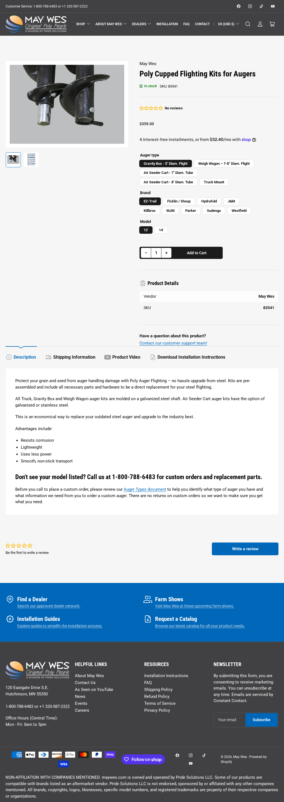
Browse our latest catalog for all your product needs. (200, 626)
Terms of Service (160, 703)
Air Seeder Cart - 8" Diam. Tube (168, 182)
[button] (151, 108)
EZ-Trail (150, 201)
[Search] (248, 24)
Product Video (126, 357)
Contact (202, 24)
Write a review (245, 548)
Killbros (150, 211)
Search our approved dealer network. (48, 606)
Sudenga (214, 211)
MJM (170, 211)
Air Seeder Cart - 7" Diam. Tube (168, 173)
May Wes (148, 63)
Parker (190, 211)
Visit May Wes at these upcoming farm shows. (194, 606)
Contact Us (85, 682)
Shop (80, 24)
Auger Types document (145, 489)
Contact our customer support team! (173, 343)
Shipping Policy (158, 689)
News (80, 696)
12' (146, 230)
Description (25, 357)
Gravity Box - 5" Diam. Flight (165, 163)
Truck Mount (214, 182)
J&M (231, 201)
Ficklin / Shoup (179, 201)
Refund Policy (156, 696)
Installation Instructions (166, 675)
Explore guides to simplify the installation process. (60, 626)
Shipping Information (74, 357)
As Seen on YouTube (94, 689)
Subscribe (261, 720)
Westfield (239, 211)
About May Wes (108, 24)
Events (81, 703)
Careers (82, 710)
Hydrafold (209, 201)
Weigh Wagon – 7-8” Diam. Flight (224, 163)
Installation (167, 24)
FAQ (186, 24)
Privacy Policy (157, 710)
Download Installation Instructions (191, 357)
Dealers (139, 24)
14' (161, 230)
